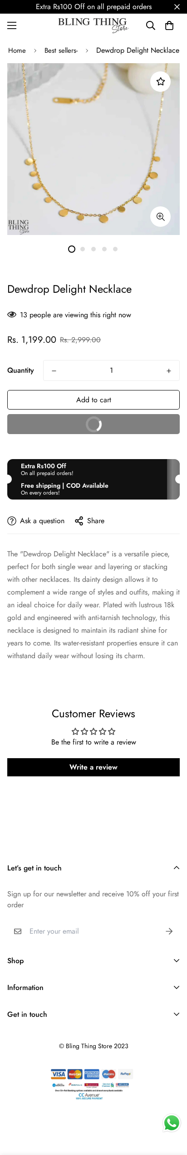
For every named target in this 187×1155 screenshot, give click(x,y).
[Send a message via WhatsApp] (171, 1123)
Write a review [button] (93, 767)
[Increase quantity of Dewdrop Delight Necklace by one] (168, 370)
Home (17, 50)
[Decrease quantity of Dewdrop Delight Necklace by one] (54, 370)
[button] (169, 25)
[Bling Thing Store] (94, 26)
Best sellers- (61, 50)
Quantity (20, 370)
